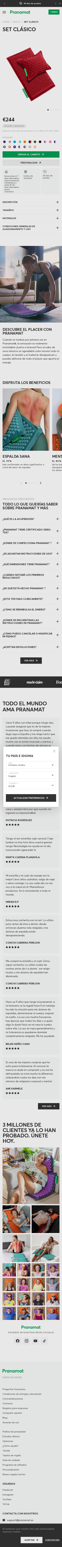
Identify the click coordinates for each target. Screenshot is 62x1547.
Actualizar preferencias (29, 798)
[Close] (54, 751)
